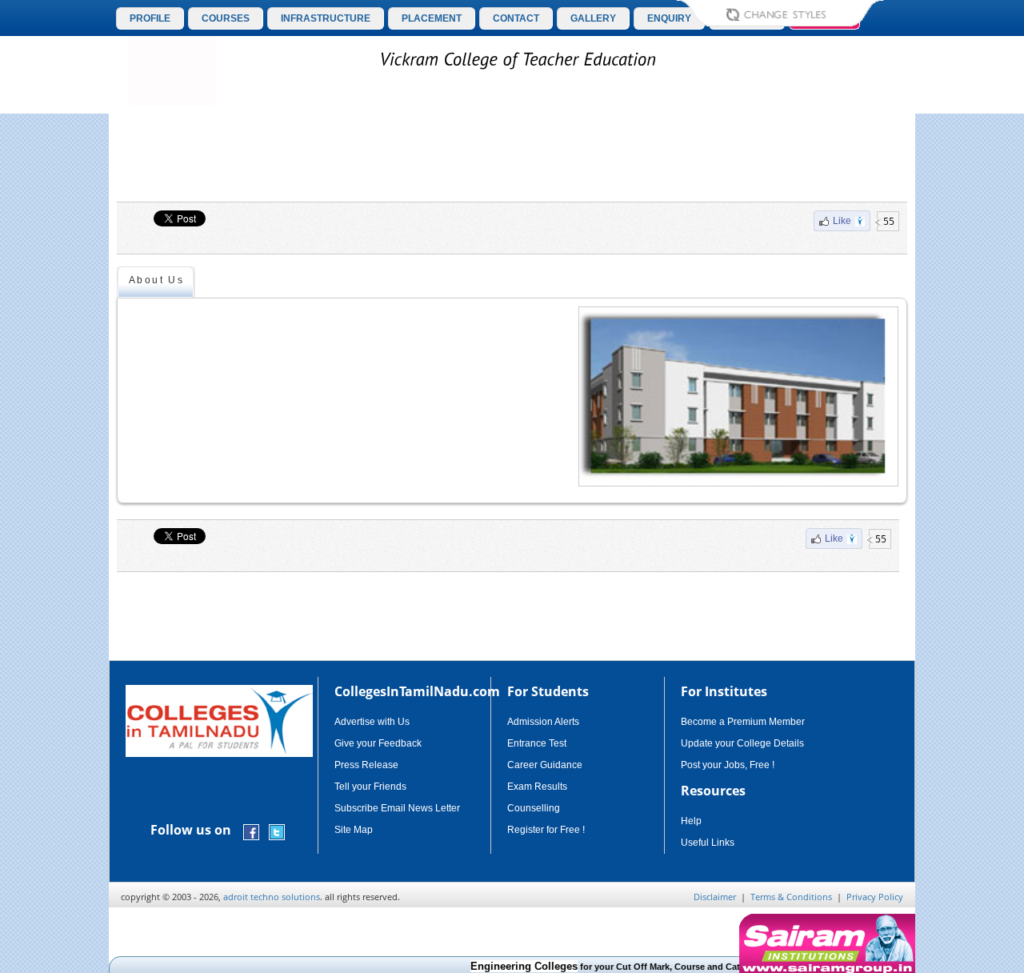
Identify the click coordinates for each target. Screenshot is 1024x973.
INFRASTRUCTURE (325, 18)
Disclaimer (715, 897)
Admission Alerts (543, 721)
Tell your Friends (370, 786)
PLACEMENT (432, 18)
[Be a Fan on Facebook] (251, 831)
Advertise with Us (372, 721)
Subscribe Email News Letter (397, 808)
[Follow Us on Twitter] (277, 831)
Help (691, 821)
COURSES (226, 18)
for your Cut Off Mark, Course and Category (604, 966)
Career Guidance (544, 765)
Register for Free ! (546, 829)
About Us (156, 280)
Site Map (353, 829)
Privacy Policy (874, 897)
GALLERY (593, 18)
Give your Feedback (378, 743)
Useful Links (707, 842)
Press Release (366, 765)
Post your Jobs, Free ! (727, 765)
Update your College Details (742, 743)
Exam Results (537, 786)
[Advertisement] (512, 158)
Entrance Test (536, 743)
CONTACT (516, 18)
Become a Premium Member (743, 721)
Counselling (533, 808)
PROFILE (150, 18)
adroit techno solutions (271, 897)
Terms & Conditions (791, 897)
